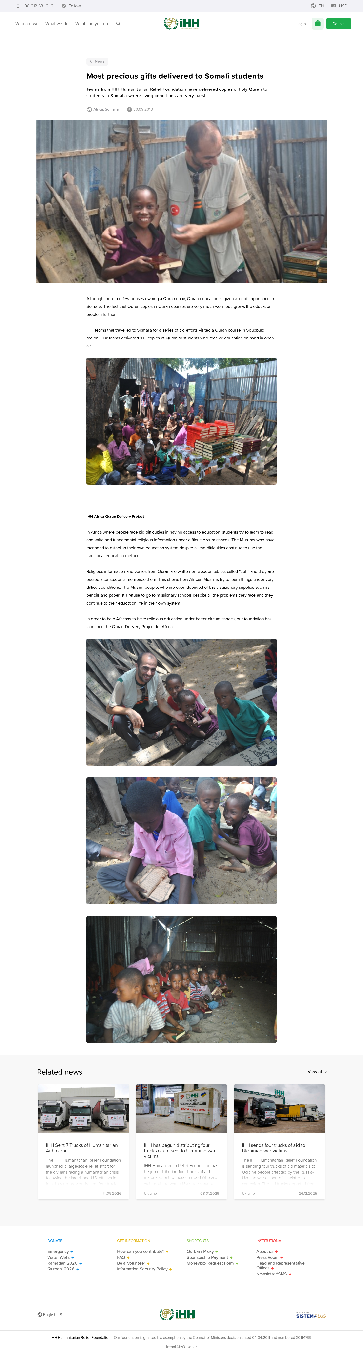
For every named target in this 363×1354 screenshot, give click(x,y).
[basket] (318, 24)
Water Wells (58, 1257)
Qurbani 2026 (61, 1268)
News (99, 61)
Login (301, 23)
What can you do (91, 23)
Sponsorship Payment (207, 1257)
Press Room (267, 1257)
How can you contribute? (140, 1251)
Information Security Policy (142, 1268)
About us (264, 1251)
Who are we (27, 23)
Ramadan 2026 (62, 1263)
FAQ (121, 1257)
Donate (339, 23)
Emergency (58, 1251)
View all (315, 1071)
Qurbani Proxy (200, 1251)
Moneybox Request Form (210, 1263)
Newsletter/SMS (271, 1273)
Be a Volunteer (131, 1263)
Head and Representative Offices (280, 1265)
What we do (56, 23)
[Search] (118, 24)
